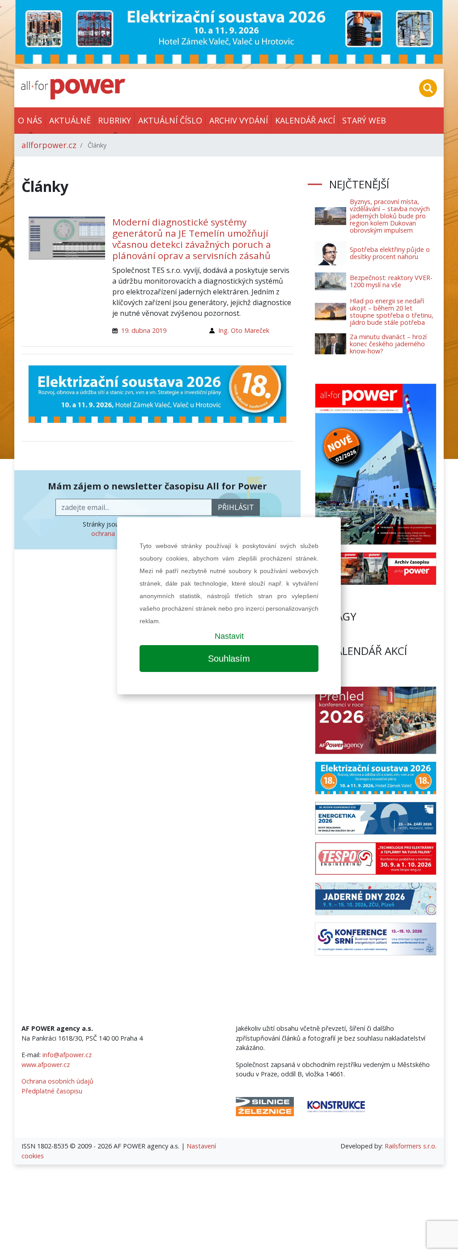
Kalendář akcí (305, 120)
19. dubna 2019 (143, 330)
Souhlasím (229, 658)
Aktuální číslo (170, 120)
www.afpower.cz (45, 1064)
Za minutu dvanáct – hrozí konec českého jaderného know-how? (388, 343)
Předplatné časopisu (51, 1091)
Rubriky (114, 120)
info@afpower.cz (67, 1054)
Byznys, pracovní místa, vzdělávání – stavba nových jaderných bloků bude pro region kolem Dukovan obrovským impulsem (390, 215)
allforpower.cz (48, 145)
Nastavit (229, 636)
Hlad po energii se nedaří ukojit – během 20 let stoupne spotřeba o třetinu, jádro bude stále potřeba (391, 312)
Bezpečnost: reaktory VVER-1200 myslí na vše (391, 281)
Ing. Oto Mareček (243, 330)
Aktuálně (70, 120)
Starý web (364, 120)
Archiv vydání (238, 120)
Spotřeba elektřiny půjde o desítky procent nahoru (390, 253)
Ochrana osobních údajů (57, 1081)
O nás (30, 120)
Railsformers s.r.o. (411, 1146)
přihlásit (236, 507)
